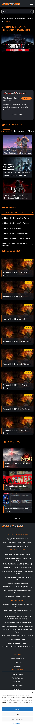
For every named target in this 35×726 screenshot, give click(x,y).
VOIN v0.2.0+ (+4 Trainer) (17, 639)
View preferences (17, 719)
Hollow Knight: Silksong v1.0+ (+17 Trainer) (17, 564)
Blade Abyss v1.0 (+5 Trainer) (17, 643)
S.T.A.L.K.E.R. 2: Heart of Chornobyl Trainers (17, 542)
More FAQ (17, 518)
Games (11, 18)
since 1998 (25, 98)
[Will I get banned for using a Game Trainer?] (17, 480)
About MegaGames (17, 659)
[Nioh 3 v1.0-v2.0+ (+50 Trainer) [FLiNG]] (17, 458)
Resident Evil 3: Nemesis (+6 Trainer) (15, 223)
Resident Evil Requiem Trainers (17, 546)
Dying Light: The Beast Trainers (17, 539)
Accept (17, 709)
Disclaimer (17, 666)
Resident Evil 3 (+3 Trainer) (11, 228)
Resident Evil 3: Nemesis (25, 18)
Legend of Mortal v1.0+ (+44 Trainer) (17, 554)
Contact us (17, 662)
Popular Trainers (17, 678)
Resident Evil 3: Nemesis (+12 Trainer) (15, 218)
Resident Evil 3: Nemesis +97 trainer (14, 233)
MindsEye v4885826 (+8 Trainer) (17, 583)
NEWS (8, 131)
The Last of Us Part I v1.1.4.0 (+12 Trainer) (17, 622)
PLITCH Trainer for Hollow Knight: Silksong (17, 587)
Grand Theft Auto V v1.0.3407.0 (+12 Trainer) (17, 647)
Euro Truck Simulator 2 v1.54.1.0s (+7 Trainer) (17, 636)
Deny (17, 714)
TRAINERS (20, 131)
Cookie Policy (16, 723)
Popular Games (18, 674)
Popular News (17, 689)
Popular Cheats (17, 685)
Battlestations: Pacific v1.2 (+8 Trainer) (17, 596)
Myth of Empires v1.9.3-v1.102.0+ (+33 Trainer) (17, 626)
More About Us (17, 115)
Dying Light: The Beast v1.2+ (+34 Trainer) (17, 567)
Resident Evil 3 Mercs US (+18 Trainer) (15, 238)
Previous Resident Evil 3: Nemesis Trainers (14, 244)
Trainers (7, 21)
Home (3, 18)
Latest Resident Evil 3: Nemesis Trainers (14, 213)
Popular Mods (17, 682)
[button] (32, 692)
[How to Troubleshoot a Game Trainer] (17, 503)
